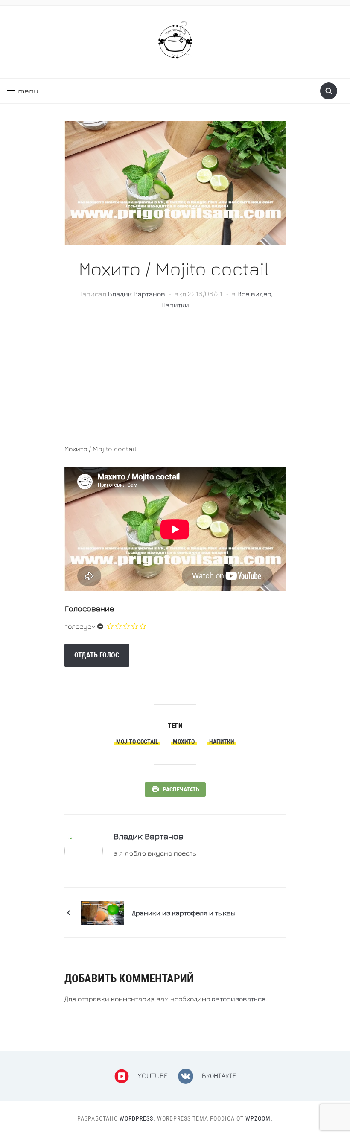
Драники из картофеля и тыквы (184, 913)
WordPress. (137, 1118)
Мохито (184, 741)
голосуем (80, 626)
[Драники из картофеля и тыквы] (102, 912)
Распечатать (181, 789)
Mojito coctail (137, 741)
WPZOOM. (259, 1118)
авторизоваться (238, 998)
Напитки (175, 305)
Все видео (254, 294)
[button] (22, 91)
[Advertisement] (175, 383)
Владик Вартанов (136, 294)
